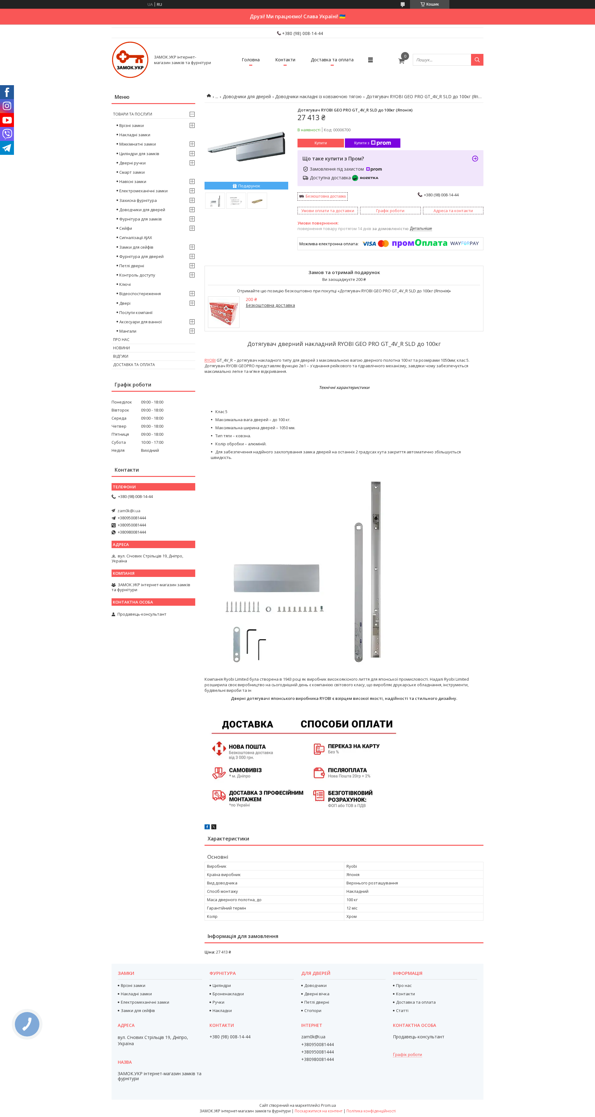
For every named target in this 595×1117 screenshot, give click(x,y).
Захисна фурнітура (138, 200)
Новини (121, 348)
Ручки (218, 1002)
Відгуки (120, 356)
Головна (251, 60)
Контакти (285, 60)
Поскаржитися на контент (318, 1111)
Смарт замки (132, 172)
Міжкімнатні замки (137, 144)
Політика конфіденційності (371, 1111)
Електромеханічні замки (143, 191)
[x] (213, 828)
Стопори (312, 1010)
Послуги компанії (135, 312)
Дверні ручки (132, 163)
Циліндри (222, 985)
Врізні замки (131, 125)
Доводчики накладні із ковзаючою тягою (318, 96)
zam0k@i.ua (128, 510)
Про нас (121, 339)
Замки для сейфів (136, 247)
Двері (124, 303)
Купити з (361, 143)
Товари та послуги (132, 114)
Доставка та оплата (332, 60)
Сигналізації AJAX (135, 237)
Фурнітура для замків (140, 219)
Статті (402, 1010)
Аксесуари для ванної (140, 322)
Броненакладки (228, 994)
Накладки (222, 1010)
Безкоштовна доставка (326, 196)
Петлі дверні (131, 265)
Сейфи (125, 228)
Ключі (125, 284)
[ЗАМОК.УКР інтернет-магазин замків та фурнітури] (130, 59)
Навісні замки (132, 181)
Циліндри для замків (139, 153)
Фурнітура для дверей (141, 256)
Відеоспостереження (140, 293)
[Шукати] (477, 60)
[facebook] (207, 828)
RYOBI (210, 360)
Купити (321, 143)
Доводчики (315, 985)
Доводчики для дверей (247, 96)
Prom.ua (328, 1105)
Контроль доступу (137, 275)
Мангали (127, 331)
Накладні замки (134, 134)
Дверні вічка (316, 994)
